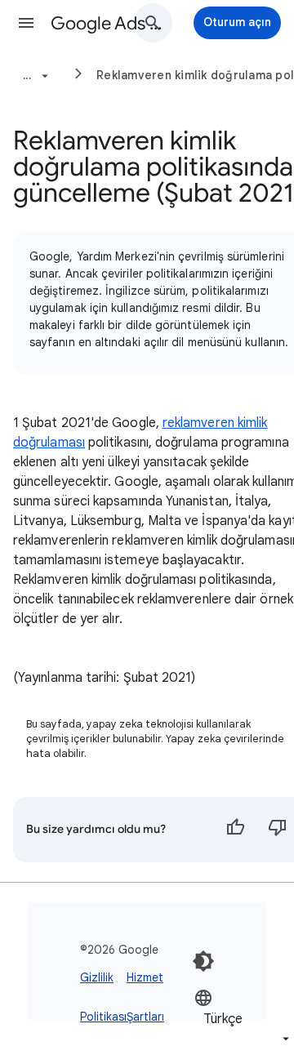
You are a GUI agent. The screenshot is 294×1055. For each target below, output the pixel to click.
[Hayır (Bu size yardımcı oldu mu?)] (277, 829)
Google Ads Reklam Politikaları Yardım (111, 23)
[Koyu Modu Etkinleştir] (203, 961)
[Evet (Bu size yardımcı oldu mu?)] (235, 829)
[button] (26, 22)
